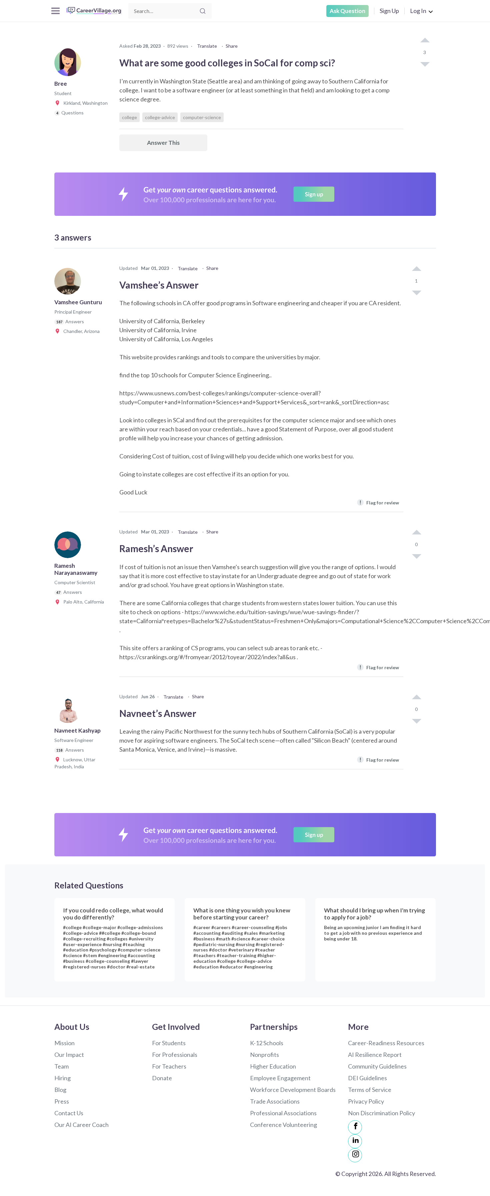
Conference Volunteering (283, 1124)
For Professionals (174, 1054)
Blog (60, 1089)
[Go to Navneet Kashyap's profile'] (69, 711)
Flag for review (379, 502)
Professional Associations (283, 1113)
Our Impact (69, 1054)
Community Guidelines (377, 1066)
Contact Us (68, 1113)
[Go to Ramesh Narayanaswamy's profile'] (69, 546)
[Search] (202, 11)
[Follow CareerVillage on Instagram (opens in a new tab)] (355, 1155)
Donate (162, 1078)
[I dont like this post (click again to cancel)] (425, 64)
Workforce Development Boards (293, 1089)
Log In (418, 10)
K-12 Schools (266, 1043)
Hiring (62, 1078)
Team (61, 1066)
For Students (169, 1043)
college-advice (160, 117)
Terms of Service (369, 1089)
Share (232, 46)
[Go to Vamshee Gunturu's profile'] (69, 283)
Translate (207, 46)
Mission (64, 1043)
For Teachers (169, 1066)
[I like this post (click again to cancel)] (425, 41)
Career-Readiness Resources (386, 1043)
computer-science (202, 117)
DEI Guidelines (367, 1078)
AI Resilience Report (375, 1054)
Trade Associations (275, 1101)
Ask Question (347, 10)
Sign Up (389, 10)
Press (61, 1101)
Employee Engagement (280, 1078)
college (129, 117)
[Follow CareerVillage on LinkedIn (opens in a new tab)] (355, 1141)
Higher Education (273, 1066)
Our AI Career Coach (81, 1124)
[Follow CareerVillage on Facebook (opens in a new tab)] (355, 1127)
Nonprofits (264, 1054)
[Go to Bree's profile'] (69, 64)
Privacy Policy (366, 1101)
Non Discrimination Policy (381, 1113)
